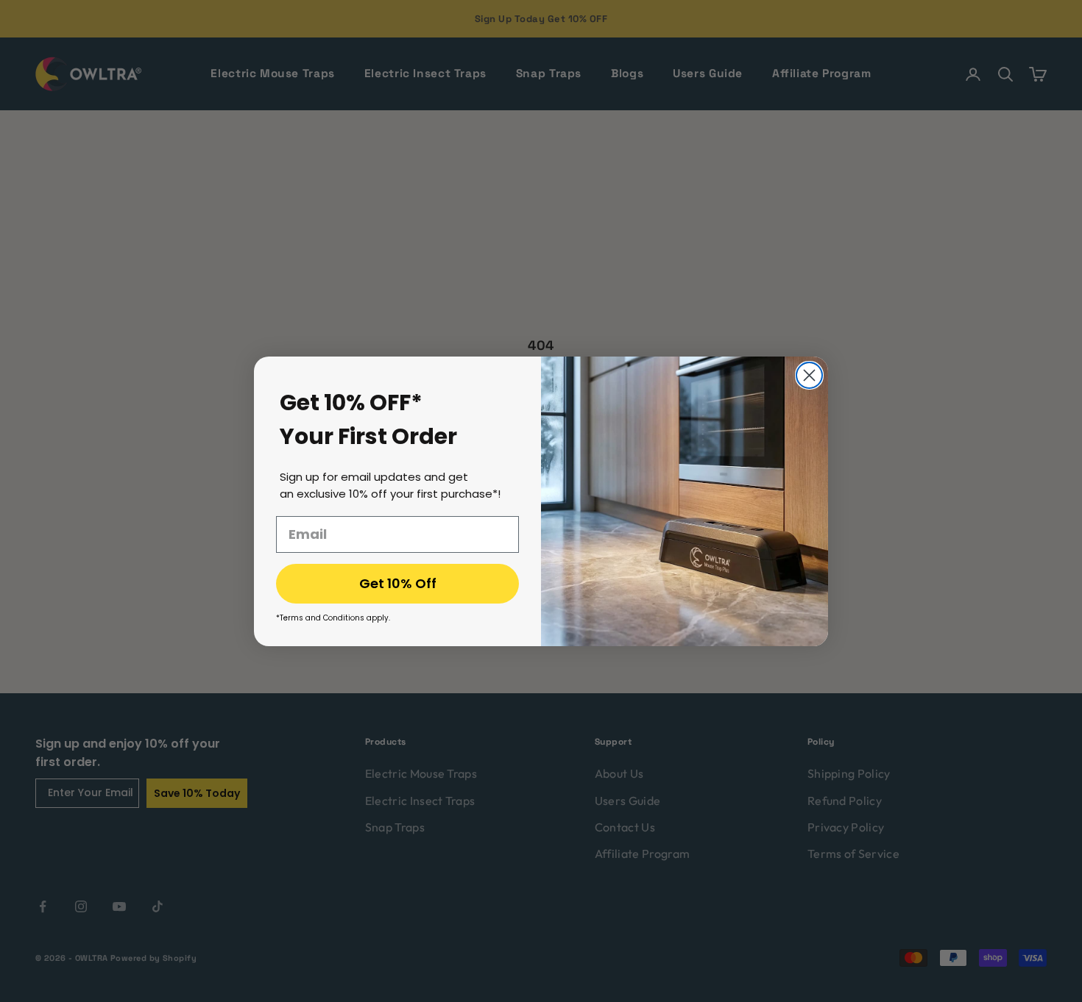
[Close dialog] (809, 375)
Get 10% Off (397, 583)
